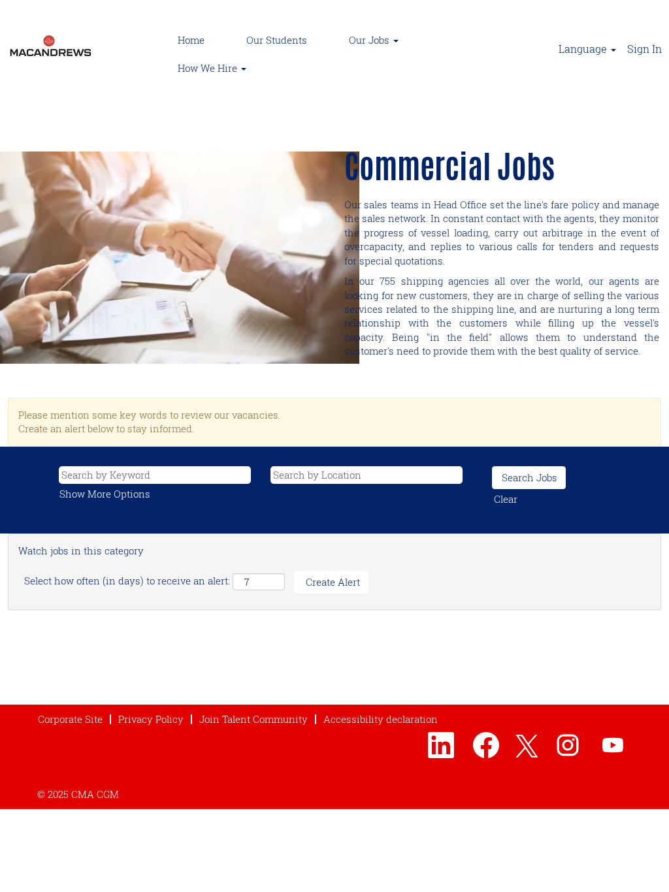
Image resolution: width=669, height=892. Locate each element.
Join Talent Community (253, 718)
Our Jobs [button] (370, 39)
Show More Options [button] (104, 493)
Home (191, 39)
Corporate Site (70, 718)
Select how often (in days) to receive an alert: (127, 580)
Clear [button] (505, 498)
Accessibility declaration (380, 718)
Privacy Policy (151, 718)
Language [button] (584, 49)
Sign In (644, 49)
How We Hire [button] (209, 67)
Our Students (276, 39)
